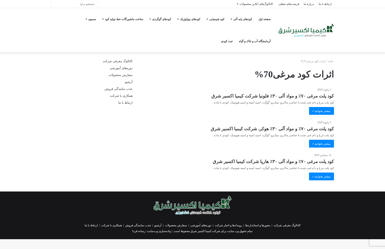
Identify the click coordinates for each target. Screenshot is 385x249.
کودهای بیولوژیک (190, 19)
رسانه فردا (138, 231)
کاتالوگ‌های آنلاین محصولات (256, 4)
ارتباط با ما (325, 4)
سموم (92, 19)
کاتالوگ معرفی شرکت (118, 61)
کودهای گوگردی (161, 19)
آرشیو (129, 82)
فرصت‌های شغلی (289, 4)
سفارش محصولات (121, 75)
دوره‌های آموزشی (121, 68)
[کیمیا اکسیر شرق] (306, 30)
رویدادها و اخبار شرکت (228, 225)
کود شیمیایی (216, 19)
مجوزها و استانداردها (257, 225)
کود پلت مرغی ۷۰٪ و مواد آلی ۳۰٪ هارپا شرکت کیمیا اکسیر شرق (273, 161)
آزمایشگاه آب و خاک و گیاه (255, 41)
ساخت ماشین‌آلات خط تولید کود (124, 19)
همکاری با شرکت (121, 95)
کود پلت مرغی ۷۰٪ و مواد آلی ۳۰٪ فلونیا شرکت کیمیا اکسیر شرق (272, 95)
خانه (331, 61)
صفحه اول (264, 19)
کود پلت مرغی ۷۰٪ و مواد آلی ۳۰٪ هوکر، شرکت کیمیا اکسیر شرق (272, 128)
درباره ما (309, 4)
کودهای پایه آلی (242, 19)
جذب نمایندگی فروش (118, 89)
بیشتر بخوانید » (321, 111)
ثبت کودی (227, 41)
